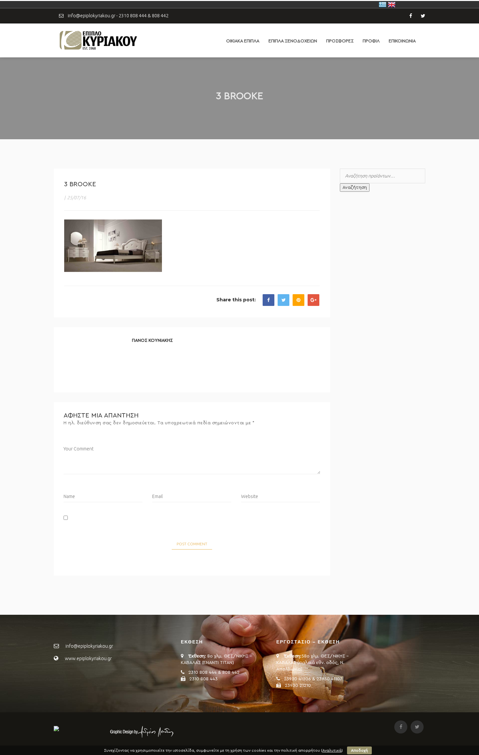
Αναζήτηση (354, 187)
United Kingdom (392, 4)
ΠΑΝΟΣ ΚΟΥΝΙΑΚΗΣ (152, 340)
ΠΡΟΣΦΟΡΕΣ (340, 41)
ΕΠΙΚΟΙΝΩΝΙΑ (402, 41)
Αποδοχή (359, 750)
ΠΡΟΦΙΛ (371, 41)
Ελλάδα (382, 4)
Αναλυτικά (331, 750)
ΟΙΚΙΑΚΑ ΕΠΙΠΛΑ (242, 41)
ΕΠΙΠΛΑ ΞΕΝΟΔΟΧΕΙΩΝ (293, 41)
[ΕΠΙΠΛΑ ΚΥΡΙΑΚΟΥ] (98, 40)
